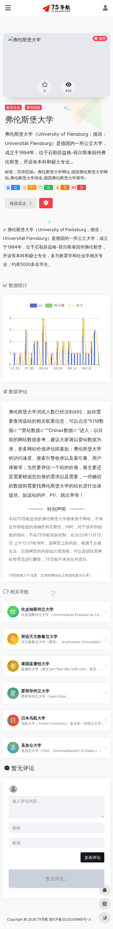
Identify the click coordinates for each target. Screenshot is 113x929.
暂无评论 (22, 768)
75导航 (42, 919)
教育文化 (13, 107)
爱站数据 (31, 430)
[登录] (105, 8)
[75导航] (56, 8)
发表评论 (92, 857)
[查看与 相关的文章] (5, 229)
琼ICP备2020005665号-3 (70, 919)
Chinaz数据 (61, 430)
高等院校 (33, 107)
